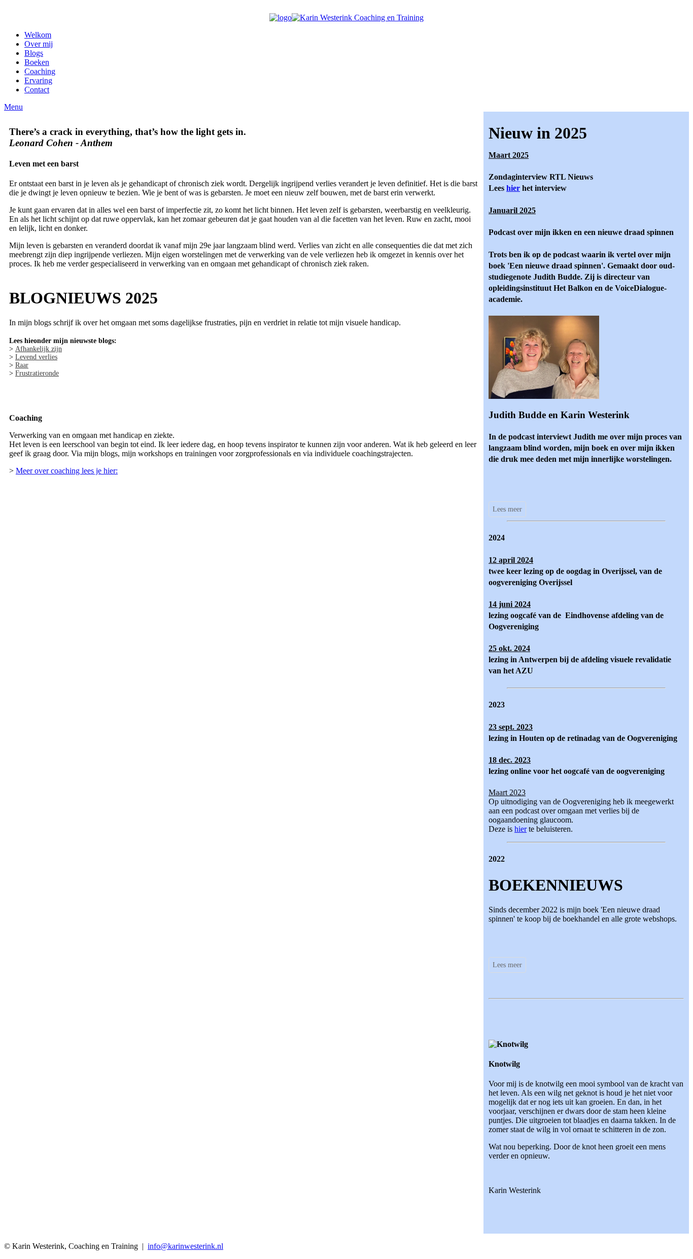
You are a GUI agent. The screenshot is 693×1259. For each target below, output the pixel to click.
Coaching (39, 71)
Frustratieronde (37, 373)
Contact (36, 89)
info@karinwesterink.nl (185, 1246)
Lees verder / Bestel (543, 1059)
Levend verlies (36, 357)
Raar (21, 365)
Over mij (38, 44)
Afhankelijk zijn (38, 349)
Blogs (33, 53)
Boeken (36, 62)
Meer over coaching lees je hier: (67, 470)
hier (513, 188)
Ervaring (38, 80)
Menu (13, 107)
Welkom (37, 34)
